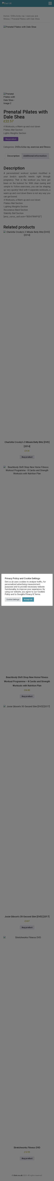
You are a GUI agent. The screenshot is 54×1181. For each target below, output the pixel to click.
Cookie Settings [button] (13, 599)
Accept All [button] (28, 599)
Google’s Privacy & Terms (28, 594)
